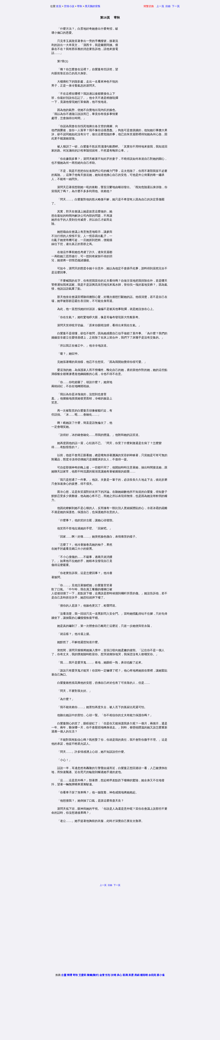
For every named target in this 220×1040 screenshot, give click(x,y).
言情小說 (69, 6)
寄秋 (79, 6)
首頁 (58, 6)
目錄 (168, 6)
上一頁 (160, 6)
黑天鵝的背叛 (92, 6)
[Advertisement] (142, 75)
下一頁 (176, 6)
